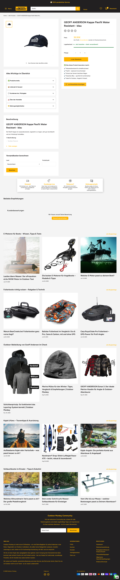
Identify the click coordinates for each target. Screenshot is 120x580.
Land (7, 160)
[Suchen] (78, 9)
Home (5, 15)
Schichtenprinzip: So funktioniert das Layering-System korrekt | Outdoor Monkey (19, 407)
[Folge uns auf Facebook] (45, 574)
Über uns (72, 555)
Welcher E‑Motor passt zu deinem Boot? (97, 275)
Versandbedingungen (102, 554)
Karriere (72, 547)
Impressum (99, 544)
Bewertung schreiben (60, 218)
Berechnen (12, 170)
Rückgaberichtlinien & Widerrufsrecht (102, 550)
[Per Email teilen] (75, 30)
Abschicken (73, 530)
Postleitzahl (45, 160)
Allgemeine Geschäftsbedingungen (103, 558)
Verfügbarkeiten (75, 552)
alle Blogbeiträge (111, 234)
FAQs (71, 544)
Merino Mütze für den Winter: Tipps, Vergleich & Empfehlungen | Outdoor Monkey (57, 389)
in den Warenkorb (76, 59)
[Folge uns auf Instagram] (48, 574)
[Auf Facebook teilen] (65, 30)
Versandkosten (84, 40)
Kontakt (72, 550)
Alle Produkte (11, 15)
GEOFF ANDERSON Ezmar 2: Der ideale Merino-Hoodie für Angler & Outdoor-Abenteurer (97, 389)
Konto (85, 9)
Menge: (66, 53)
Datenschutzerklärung (102, 547)
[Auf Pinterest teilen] (68, 30)
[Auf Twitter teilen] (72, 30)
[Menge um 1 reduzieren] (75, 53)
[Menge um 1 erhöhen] (85, 53)
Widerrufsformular (101, 562)
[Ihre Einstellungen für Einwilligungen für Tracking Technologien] (117, 577)
